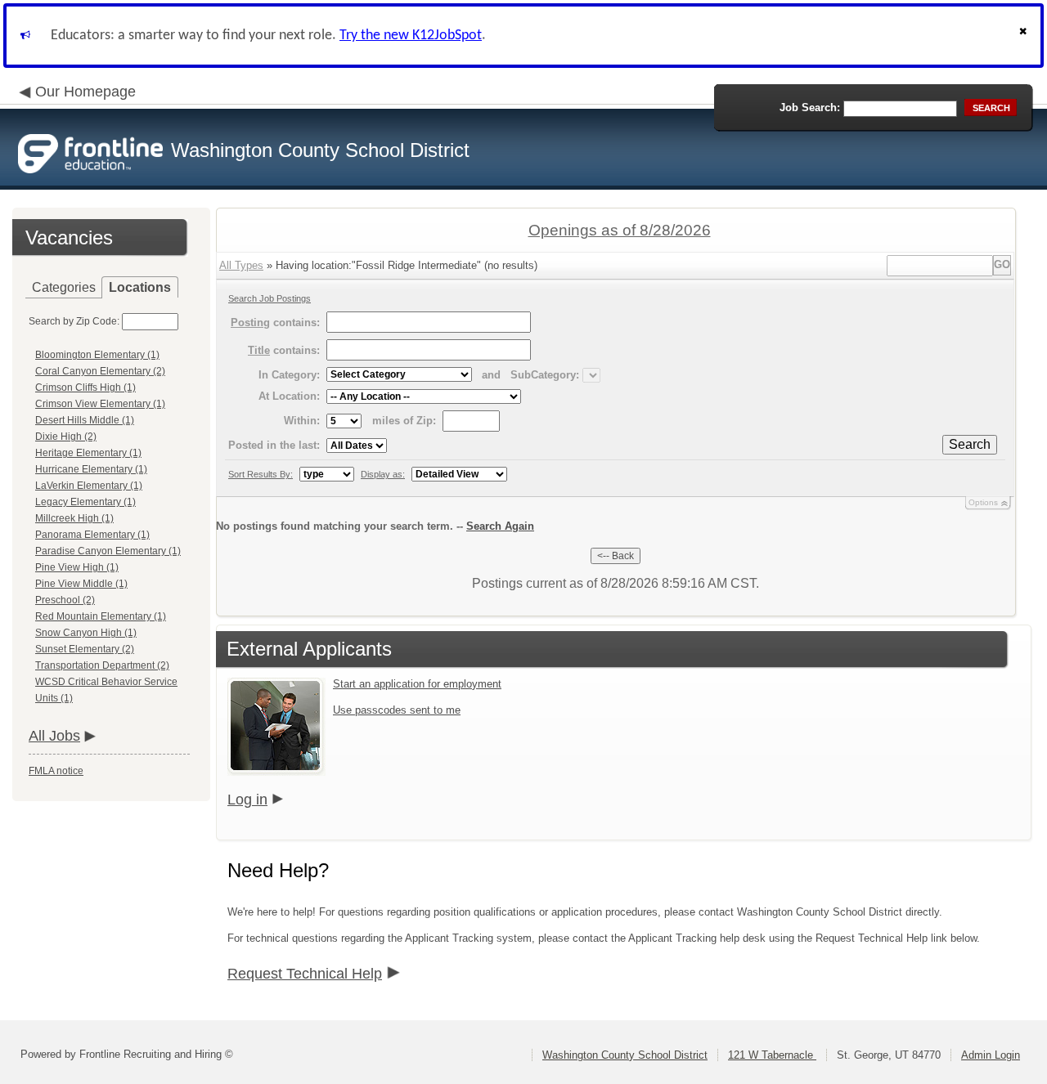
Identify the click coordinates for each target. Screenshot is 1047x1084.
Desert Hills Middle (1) (84, 420)
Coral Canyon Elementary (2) (100, 371)
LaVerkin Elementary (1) (88, 485)
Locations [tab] (140, 287)
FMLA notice (56, 771)
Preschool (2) (65, 600)
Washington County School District (625, 1055)
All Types (241, 265)
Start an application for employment (417, 684)
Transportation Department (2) (102, 665)
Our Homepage (85, 91)
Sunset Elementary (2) (84, 649)
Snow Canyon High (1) (86, 632)
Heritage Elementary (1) (88, 453)
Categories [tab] (64, 287)
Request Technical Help (304, 973)
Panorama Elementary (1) (92, 534)
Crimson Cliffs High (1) (85, 387)
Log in (247, 799)
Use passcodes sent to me (397, 710)
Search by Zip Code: (74, 321)
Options (983, 502)
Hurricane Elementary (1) (91, 469)
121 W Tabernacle (772, 1055)
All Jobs (54, 736)
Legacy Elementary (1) (85, 502)
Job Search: (810, 107)
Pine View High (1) (77, 567)
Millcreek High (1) (74, 518)
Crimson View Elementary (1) (100, 404)
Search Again (500, 526)
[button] (1025, 35)
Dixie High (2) (66, 436)
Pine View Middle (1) (81, 583)
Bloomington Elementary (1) (97, 355)
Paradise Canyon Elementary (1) (108, 551)
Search (970, 444)
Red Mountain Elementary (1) (100, 616)
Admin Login (990, 1055)
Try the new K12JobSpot (410, 35)
